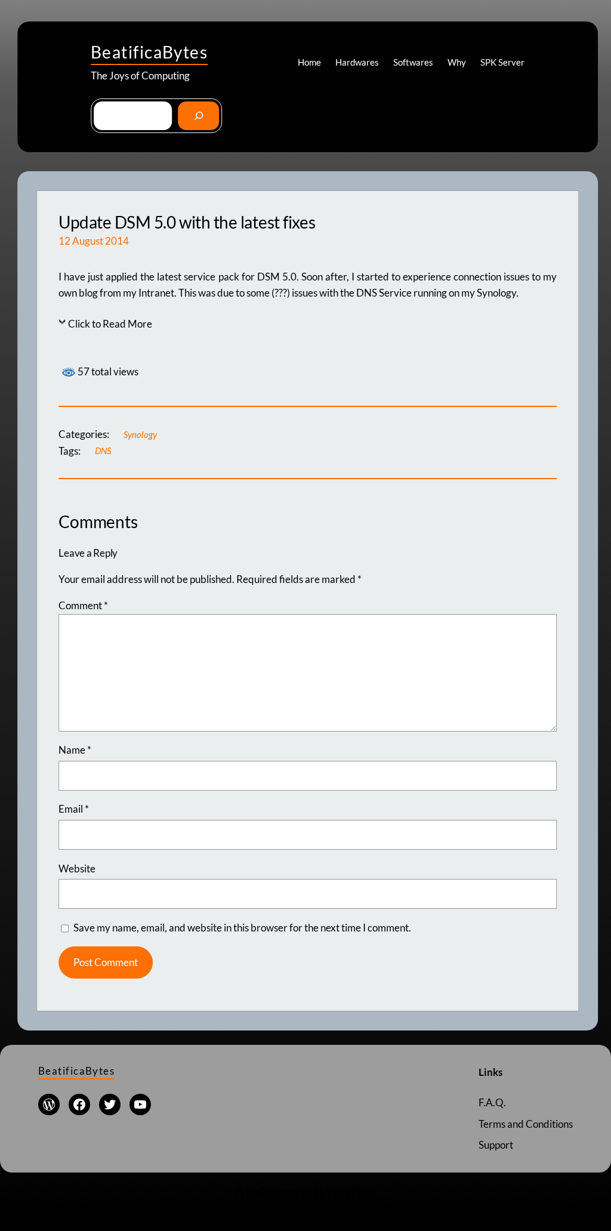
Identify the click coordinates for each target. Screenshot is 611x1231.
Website (76, 868)
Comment (83, 605)
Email (73, 809)
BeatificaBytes (149, 52)
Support (496, 1145)
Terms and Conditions (526, 1124)
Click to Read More (110, 323)
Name (74, 749)
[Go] (198, 115)
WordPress (351, 1190)
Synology (140, 434)
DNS (103, 450)
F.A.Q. (492, 1102)
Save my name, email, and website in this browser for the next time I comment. (242, 927)
